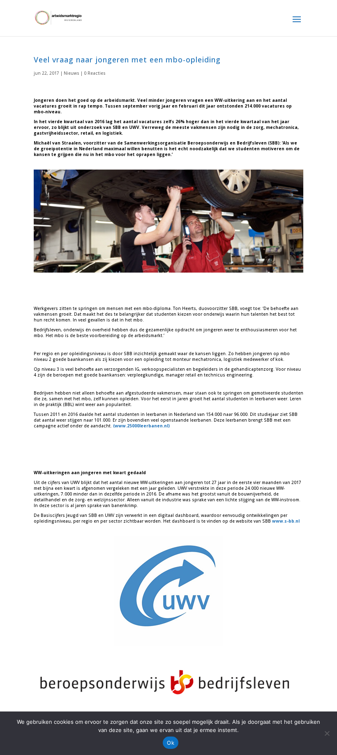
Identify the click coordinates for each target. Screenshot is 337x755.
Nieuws (71, 73)
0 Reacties (95, 73)
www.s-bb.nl (286, 521)
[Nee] (327, 733)
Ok (170, 742)
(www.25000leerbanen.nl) (141, 426)
